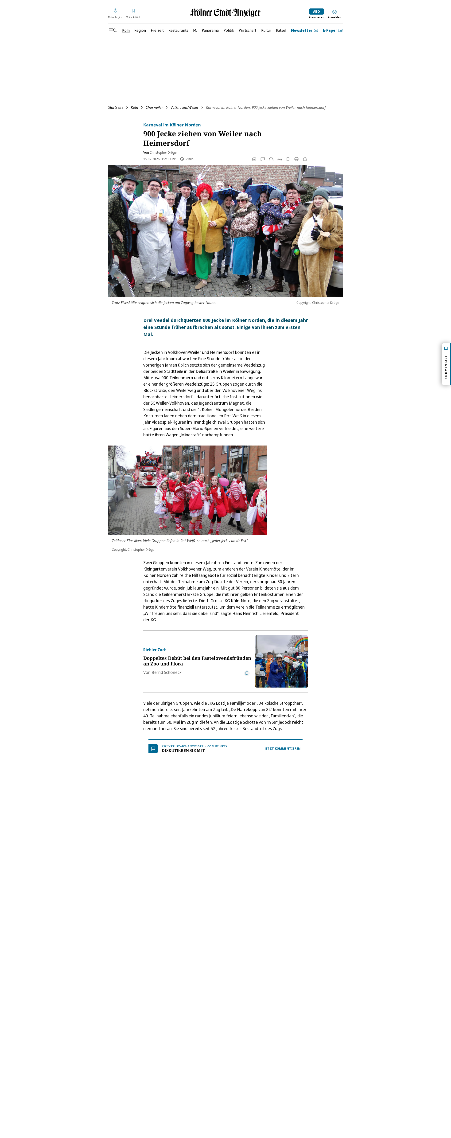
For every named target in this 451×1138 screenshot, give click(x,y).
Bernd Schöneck (167, 672)
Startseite (115, 107)
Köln (134, 107)
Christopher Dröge (163, 152)
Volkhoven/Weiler (184, 107)
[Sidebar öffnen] (112, 30)
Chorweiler (154, 107)
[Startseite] (225, 12)
